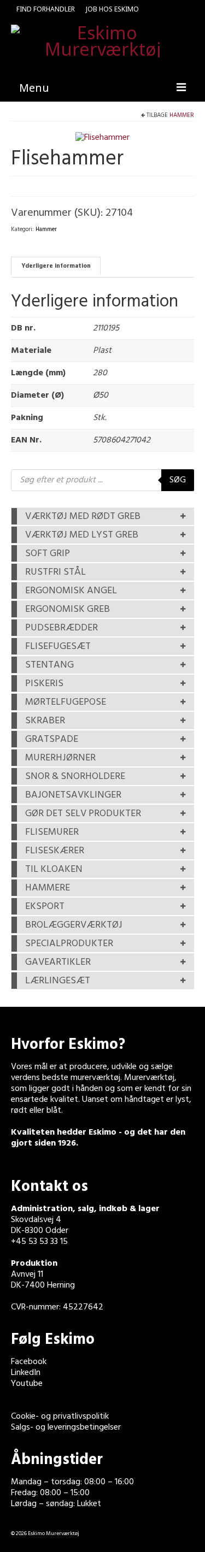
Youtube (27, 1384)
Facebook (28, 1362)
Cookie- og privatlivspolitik (60, 1416)
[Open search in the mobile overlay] (102, 480)
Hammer (181, 115)
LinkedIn (25, 1373)
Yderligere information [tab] (56, 266)
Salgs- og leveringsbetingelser (66, 1427)
